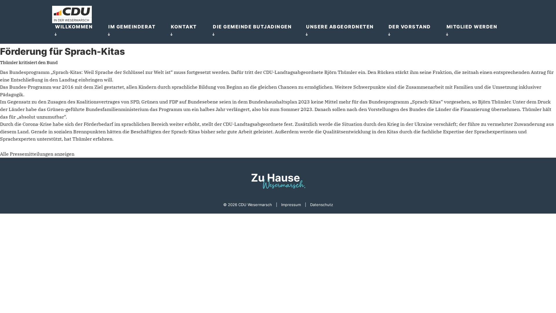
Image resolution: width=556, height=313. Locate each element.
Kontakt (184, 27)
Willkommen (74, 27)
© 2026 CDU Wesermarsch (247, 204)
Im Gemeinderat (132, 27)
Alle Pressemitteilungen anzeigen (37, 154)
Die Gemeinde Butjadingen (252, 27)
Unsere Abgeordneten (340, 27)
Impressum (291, 204)
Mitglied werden (472, 27)
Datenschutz (321, 204)
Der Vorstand (410, 27)
